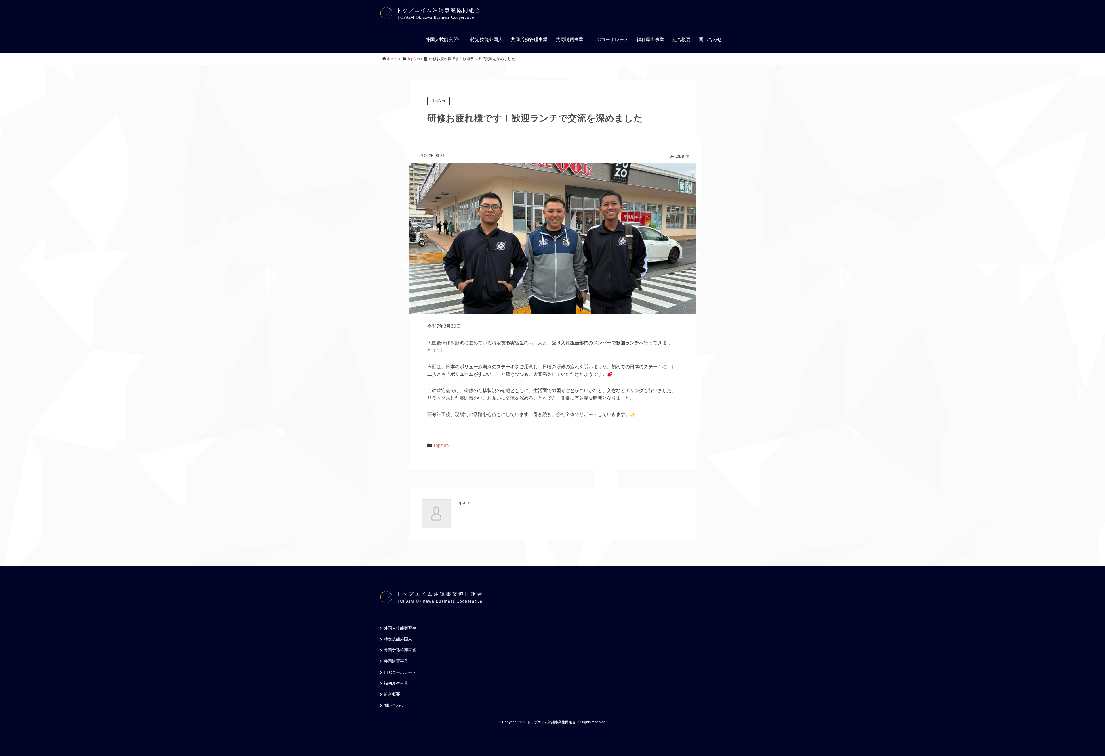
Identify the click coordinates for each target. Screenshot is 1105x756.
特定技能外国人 (486, 39)
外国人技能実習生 (444, 39)
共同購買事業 (569, 39)
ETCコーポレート (609, 39)
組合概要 (681, 39)
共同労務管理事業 (529, 39)
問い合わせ (710, 39)
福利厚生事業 (650, 39)
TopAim (441, 445)
